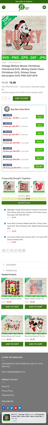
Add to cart (21, 98)
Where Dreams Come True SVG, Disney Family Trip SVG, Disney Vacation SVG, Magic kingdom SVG (36, 299)
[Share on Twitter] (12, 251)
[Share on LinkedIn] (24, 251)
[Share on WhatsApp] (4, 251)
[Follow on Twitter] (12, 408)
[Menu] (3, 7)
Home (4, 62)
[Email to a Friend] (16, 251)
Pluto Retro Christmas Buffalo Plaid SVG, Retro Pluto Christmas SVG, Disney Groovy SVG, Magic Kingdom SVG (12, 299)
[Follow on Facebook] (4, 408)
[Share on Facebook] (8, 251)
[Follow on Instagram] (8, 408)
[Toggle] (4, 265)
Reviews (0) (11, 270)
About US (5, 386)
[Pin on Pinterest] (20, 251)
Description (11, 265)
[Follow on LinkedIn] (20, 408)
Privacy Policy (7, 391)
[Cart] (44, 7)
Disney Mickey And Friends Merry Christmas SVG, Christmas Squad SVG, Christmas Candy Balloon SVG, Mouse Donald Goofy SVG (12, 336)
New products (15, 62)
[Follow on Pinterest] (16, 408)
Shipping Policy (8, 395)
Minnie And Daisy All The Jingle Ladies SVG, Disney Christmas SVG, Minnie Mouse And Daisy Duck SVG (36, 336)
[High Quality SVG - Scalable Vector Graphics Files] (24, 7)
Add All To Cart (24, 203)
